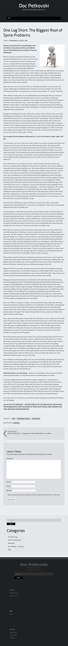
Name (8, 482)
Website (9, 490)
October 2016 (13, 595)
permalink (16, 422)
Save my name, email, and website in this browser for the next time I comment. (34, 495)
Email (8, 486)
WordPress (38, 570)
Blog (13, 418)
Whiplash (11, 543)
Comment (9, 458)
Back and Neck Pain (14, 540)
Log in (11, 614)
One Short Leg (35, 418)
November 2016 (14, 593)
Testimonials (13, 635)
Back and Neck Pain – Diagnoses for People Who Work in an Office (29, 433)
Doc (26, 40)
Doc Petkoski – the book (16, 546)
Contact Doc (13, 632)
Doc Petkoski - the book (23, 418)
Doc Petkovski (34, 6)
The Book (12, 638)
